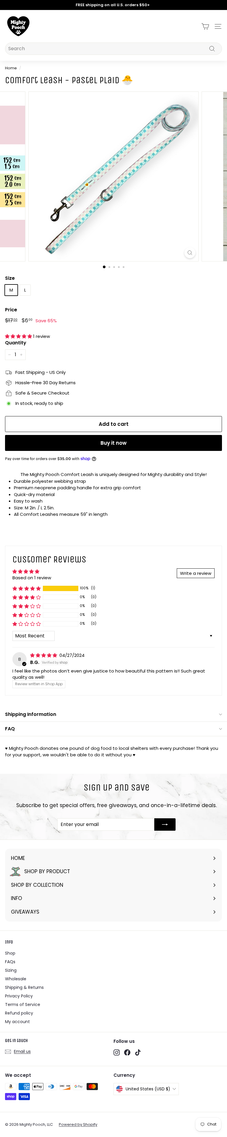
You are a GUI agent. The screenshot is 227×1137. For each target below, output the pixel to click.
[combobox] (113, 48)
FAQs (10, 962)
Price (11, 309)
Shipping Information (30, 714)
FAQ (10, 728)
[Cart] (205, 26)
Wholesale (15, 979)
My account (17, 1022)
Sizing (11, 970)
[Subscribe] (165, 824)
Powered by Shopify (78, 1124)
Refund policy (19, 1013)
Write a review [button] (195, 573)
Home (11, 68)
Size (10, 278)
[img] (44, 655)
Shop (10, 953)
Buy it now (113, 442)
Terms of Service (22, 1004)
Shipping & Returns (24, 987)
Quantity (15, 342)
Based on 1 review (31, 578)
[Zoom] (189, 252)
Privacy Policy (19, 996)
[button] (19, 336)
